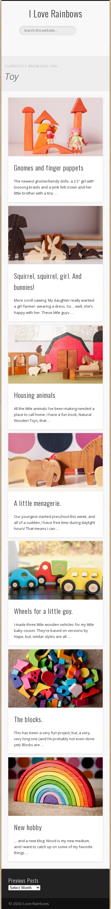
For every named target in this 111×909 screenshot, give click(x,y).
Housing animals (35, 395)
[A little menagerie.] (55, 462)
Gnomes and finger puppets (49, 167)
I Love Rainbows (55, 13)
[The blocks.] (55, 678)
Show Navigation (88, 51)
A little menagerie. (37, 503)
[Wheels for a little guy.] (55, 570)
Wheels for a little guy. (43, 611)
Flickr (54, 44)
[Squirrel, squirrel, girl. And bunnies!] (55, 235)
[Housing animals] (55, 354)
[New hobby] (55, 786)
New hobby (28, 827)
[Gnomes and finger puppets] (55, 127)
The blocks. (28, 719)
